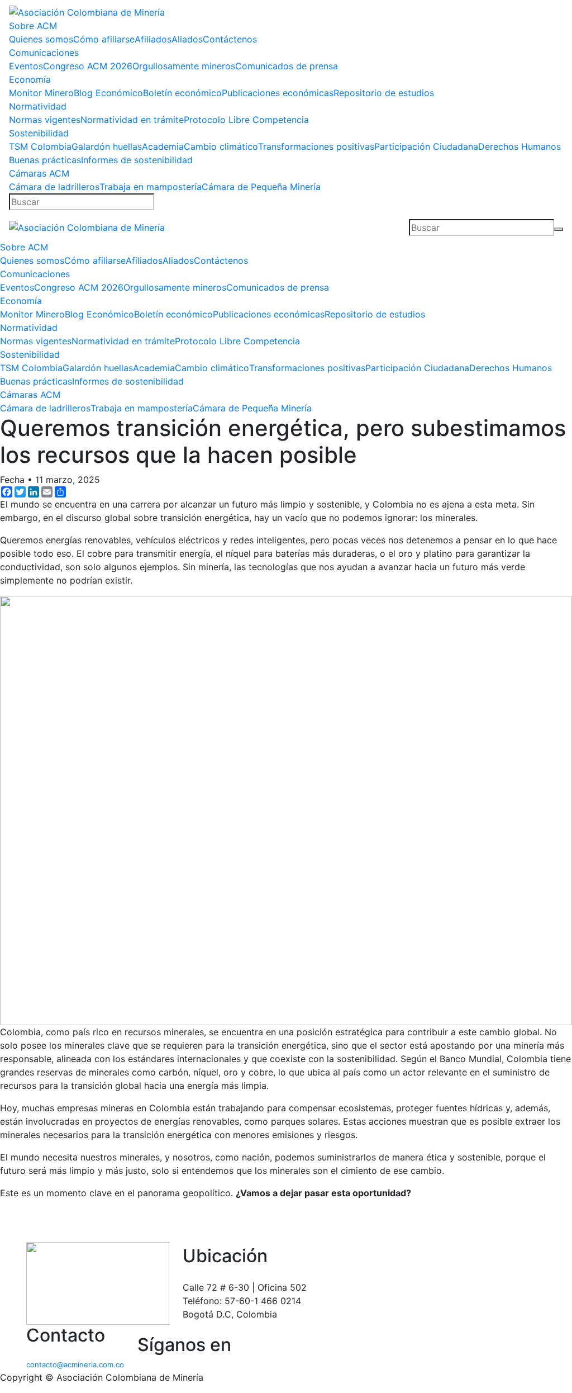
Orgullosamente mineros (183, 66)
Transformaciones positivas (316, 146)
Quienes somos (41, 39)
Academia (163, 146)
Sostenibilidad (39, 133)
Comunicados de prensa (286, 66)
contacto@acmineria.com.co (75, 1364)
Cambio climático (221, 146)
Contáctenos (230, 39)
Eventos (26, 66)
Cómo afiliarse (104, 39)
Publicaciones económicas (277, 92)
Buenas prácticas (45, 159)
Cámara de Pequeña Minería (261, 186)
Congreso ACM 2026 (87, 66)
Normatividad (37, 106)
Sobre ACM (33, 25)
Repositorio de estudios (383, 92)
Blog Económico (108, 92)
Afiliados (153, 39)
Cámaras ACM (39, 173)
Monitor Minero (41, 92)
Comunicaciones (44, 52)
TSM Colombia (40, 146)
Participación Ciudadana (426, 146)
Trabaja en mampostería (150, 186)
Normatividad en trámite (132, 119)
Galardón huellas (107, 146)
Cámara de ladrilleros (54, 186)
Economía (30, 79)
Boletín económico (182, 92)
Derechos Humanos (519, 146)
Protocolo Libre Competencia (246, 119)
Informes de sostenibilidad (137, 159)
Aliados (187, 39)
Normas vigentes (44, 119)
